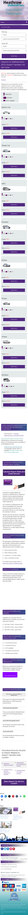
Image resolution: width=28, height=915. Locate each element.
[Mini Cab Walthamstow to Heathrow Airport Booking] (19, 810)
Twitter (5, 848)
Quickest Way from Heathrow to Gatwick (21, 764)
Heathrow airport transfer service (12, 563)
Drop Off (4, 43)
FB (2, 848)
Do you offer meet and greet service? (11, 720)
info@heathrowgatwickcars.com (9, 864)
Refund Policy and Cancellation (10, 859)
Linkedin (8, 848)
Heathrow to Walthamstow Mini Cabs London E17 (5, 830)
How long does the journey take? (10, 708)
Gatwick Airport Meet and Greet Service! (14, 473)
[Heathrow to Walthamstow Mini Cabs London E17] (6, 824)
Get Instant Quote (10, 675)
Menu (3, 22)
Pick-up (4, 32)
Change (3, 80)
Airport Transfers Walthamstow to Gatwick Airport (4, 816)
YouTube (10, 848)
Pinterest (13, 848)
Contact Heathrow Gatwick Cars (9, 857)
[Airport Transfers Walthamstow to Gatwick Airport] (6, 810)
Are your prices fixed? (8, 731)
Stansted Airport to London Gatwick (21, 772)
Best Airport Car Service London (14, 782)
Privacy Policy (23, 859)
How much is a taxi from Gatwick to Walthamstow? (14, 695)
